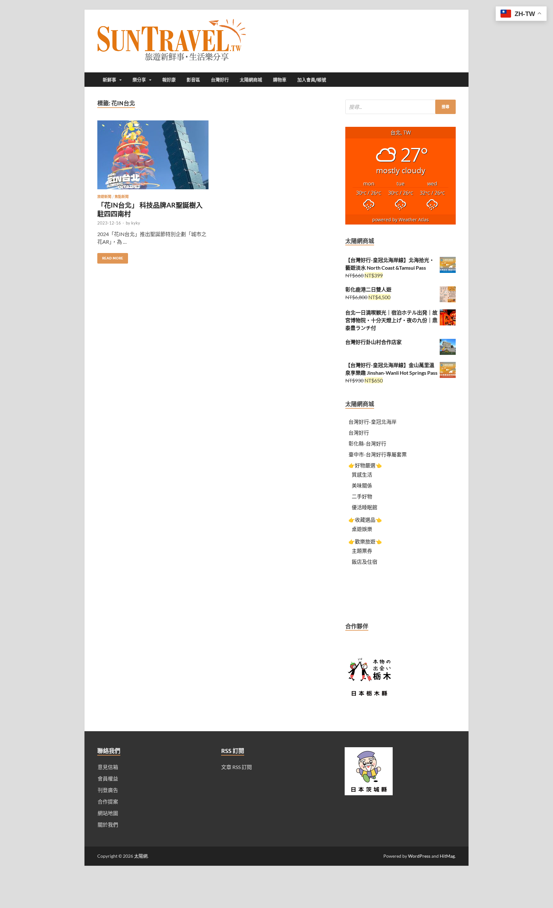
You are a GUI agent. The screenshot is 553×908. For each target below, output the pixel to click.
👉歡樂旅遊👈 (365, 541)
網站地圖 (108, 813)
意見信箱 (108, 767)
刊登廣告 (108, 790)
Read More (110, 256)
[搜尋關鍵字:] (400, 107)
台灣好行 (220, 79)
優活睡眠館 (364, 507)
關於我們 (108, 825)
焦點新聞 (122, 196)
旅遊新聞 (104, 196)
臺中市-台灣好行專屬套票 (378, 454)
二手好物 (362, 496)
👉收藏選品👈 (365, 520)
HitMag (447, 856)
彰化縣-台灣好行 (367, 443)
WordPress (419, 856)
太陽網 (141, 856)
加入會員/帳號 (311, 79)
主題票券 (362, 551)
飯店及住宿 (364, 562)
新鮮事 (109, 79)
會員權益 (108, 778)
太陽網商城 (251, 79)
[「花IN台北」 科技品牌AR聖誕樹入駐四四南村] (153, 157)
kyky (135, 222)
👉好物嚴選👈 (365, 465)
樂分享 (139, 79)
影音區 (193, 79)
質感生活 (362, 474)
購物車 (279, 79)
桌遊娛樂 (362, 529)
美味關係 (362, 485)
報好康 (169, 79)
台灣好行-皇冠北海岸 (373, 422)
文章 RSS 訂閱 (236, 767)
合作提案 (108, 801)
